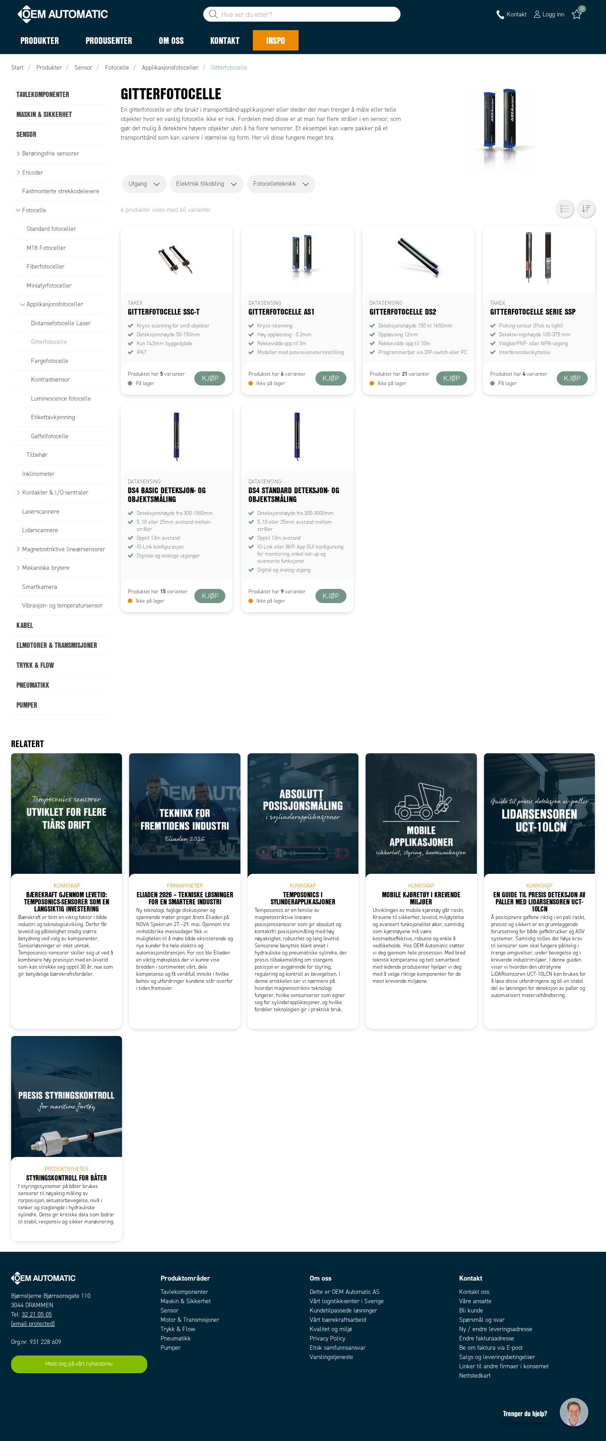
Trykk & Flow (178, 1329)
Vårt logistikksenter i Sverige (347, 1301)
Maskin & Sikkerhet (186, 1301)
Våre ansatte (475, 1301)
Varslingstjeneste (331, 1357)
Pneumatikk (176, 1338)
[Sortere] (586, 209)
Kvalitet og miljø (331, 1329)
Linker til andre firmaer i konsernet (504, 1366)
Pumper (171, 1347)
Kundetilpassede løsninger (343, 1310)
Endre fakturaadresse (486, 1338)
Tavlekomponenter (184, 1292)
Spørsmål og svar (481, 1320)
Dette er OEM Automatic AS (345, 1292)
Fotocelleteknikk (274, 183)
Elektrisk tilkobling (200, 183)
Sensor (169, 1310)
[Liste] (565, 209)
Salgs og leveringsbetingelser (497, 1357)
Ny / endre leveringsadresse (495, 1329)
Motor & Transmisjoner (190, 1320)
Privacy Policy (327, 1338)
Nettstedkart (475, 1375)
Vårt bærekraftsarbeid (338, 1320)
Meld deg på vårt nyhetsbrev (79, 1363)
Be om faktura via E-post (491, 1347)
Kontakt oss (474, 1292)
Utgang (138, 183)
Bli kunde (471, 1310)
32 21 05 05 (37, 1314)
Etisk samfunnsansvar (338, 1347)
